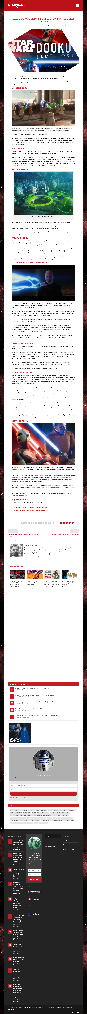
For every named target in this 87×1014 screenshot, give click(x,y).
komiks (58, 812)
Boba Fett (24, 810)
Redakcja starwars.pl (51, 846)
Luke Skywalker (38, 815)
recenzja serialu (57, 817)
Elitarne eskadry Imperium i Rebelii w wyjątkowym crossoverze (33, 583)
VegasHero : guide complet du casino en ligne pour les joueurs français (36, 702)
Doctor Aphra (27, 812)
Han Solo (52, 812)
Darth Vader (72, 810)
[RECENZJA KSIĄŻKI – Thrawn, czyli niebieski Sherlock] (69, 574)
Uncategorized (25, 689)
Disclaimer (58, 1007)
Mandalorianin (47, 815)
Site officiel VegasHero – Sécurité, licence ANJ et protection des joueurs (36, 709)
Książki (46, 25)
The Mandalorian (22, 823)
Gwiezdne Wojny (45, 812)
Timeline (65, 840)
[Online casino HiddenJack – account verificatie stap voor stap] (10, 970)
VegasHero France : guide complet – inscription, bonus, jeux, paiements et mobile (39, 715)
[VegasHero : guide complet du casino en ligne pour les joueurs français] (12, 703)
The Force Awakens (69, 820)
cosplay (30, 810)
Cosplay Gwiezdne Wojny (40, 810)
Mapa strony (66, 845)
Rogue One (65, 817)
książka (63, 812)
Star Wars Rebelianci (46, 820)
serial (71, 817)
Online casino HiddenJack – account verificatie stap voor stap (17, 973)
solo (32, 820)
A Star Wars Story (15, 810)
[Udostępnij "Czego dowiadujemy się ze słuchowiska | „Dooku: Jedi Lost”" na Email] (49, 523)
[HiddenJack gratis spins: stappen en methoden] (10, 959)
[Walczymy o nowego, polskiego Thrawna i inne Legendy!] (17, 574)
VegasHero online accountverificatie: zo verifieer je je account (33, 688)
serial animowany (24, 820)
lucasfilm (30, 815)
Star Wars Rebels (58, 820)
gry (38, 812)
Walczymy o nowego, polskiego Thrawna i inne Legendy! (16, 582)
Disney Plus (19, 812)
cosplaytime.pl (63, 810)
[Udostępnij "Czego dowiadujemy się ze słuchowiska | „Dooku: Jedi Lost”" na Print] (53, 523)
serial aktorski (14, 820)
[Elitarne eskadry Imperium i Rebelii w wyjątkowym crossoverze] (35, 574)
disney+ (12, 812)
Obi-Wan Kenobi (14, 817)
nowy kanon (65, 815)
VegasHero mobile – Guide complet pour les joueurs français (18, 933)
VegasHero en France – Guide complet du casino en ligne (18, 947)
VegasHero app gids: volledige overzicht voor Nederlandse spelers (34, 695)
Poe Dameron (30, 817)
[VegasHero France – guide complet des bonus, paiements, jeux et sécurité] (10, 916)
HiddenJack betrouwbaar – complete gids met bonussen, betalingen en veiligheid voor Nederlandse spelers (17, 991)
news (59, 815)
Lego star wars (14, 815)
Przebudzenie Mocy (41, 817)
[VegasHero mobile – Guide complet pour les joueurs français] (10, 932)
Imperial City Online (68, 849)
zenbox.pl (11, 1009)
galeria (34, 812)
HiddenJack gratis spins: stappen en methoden (18, 959)
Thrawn (31, 823)
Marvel (54, 815)
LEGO (68, 812)
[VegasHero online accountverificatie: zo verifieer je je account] (12, 689)
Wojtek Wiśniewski (29, 25)
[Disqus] (43, 616)
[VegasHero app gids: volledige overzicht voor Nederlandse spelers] (12, 696)
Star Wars (37, 820)
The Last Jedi (13, 823)
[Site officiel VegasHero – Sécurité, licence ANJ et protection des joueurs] (12, 710)
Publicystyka (52, 25)
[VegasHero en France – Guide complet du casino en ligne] (10, 945)
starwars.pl (26, 1007)
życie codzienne (43, 823)
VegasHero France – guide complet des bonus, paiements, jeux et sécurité (18, 919)
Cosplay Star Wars (53, 810)
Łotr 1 (36, 823)
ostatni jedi (23, 817)
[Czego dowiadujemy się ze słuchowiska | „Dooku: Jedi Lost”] (43, 50)
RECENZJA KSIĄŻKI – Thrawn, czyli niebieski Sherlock (69, 582)
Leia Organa (23, 815)
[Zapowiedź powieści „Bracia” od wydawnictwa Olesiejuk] (52, 574)
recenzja (49, 817)
